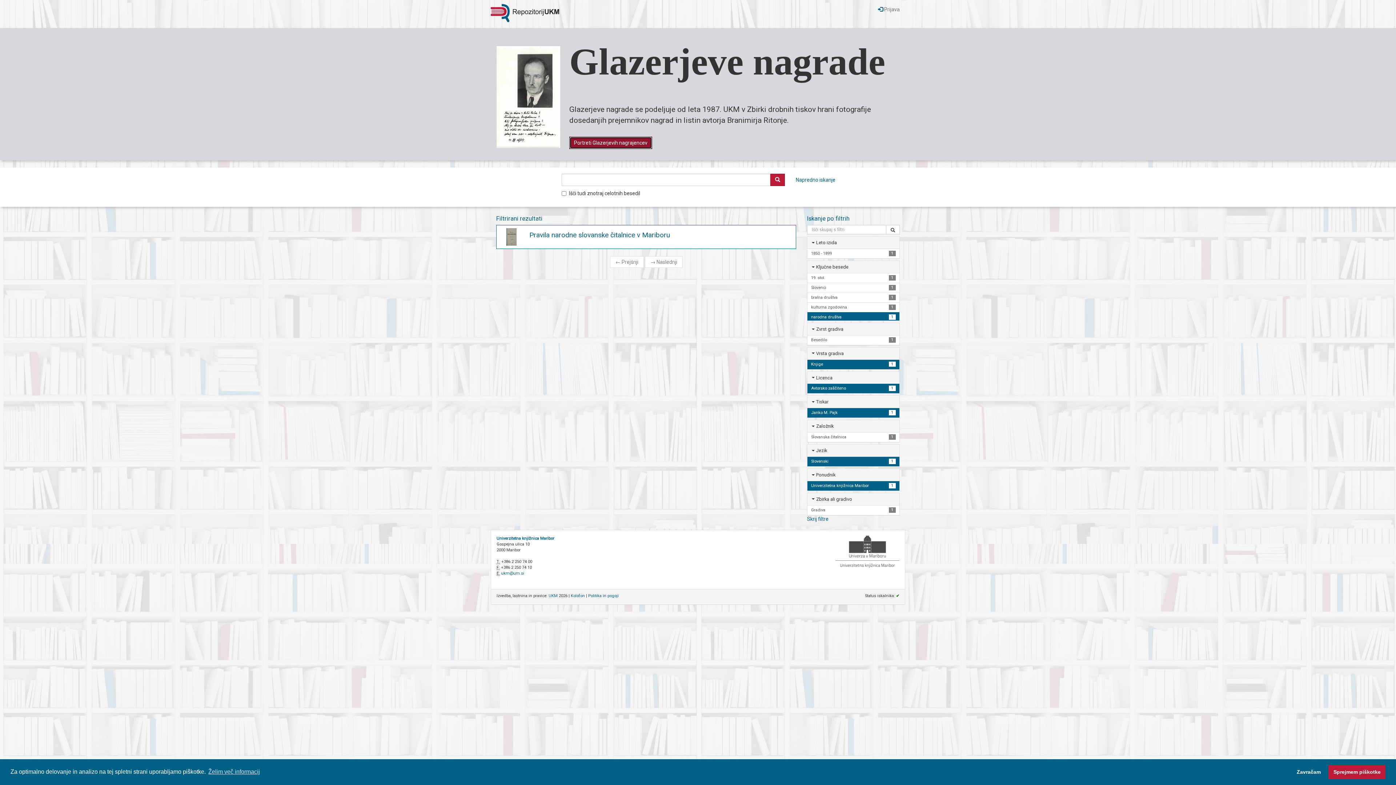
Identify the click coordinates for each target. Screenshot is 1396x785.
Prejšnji (626, 262)
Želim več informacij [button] (234, 772)
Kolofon (578, 595)
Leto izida (826, 242)
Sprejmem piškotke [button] (1357, 772)
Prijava (891, 9)
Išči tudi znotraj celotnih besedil (604, 193)
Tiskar (822, 401)
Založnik (825, 426)
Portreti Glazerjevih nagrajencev (610, 143)
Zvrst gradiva (829, 329)
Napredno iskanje (815, 180)
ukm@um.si (512, 573)
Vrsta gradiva (830, 353)
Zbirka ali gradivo (834, 499)
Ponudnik (825, 475)
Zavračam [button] (1309, 772)
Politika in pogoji (603, 595)
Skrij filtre (818, 519)
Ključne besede (832, 267)
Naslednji (663, 262)
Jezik (821, 450)
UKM (553, 595)
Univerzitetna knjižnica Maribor (525, 538)
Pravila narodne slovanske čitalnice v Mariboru (599, 235)
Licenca (824, 378)
